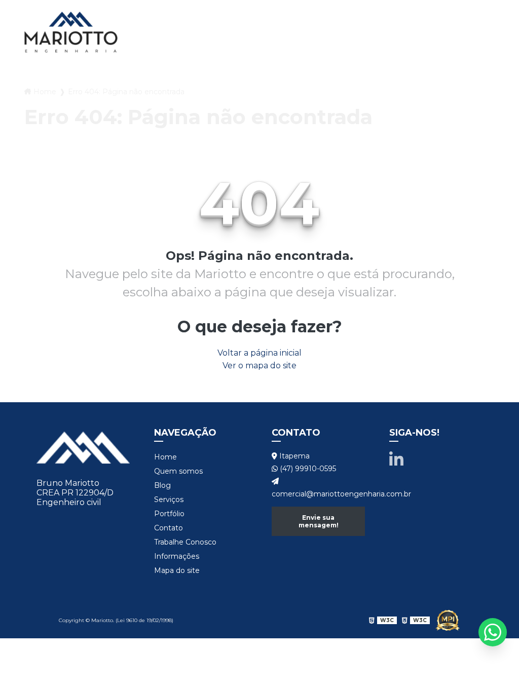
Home (158, 10)
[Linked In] (396, 460)
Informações (176, 556)
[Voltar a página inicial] (71, 32)
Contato (445, 10)
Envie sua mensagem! (319, 521)
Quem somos (216, 10)
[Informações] (360, 45)
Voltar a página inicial (259, 353)
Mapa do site (177, 570)
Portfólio (383, 10)
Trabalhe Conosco (294, 45)
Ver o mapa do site (259, 365)
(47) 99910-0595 (307, 468)
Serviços (322, 10)
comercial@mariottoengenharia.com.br (318, 493)
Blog (273, 10)
